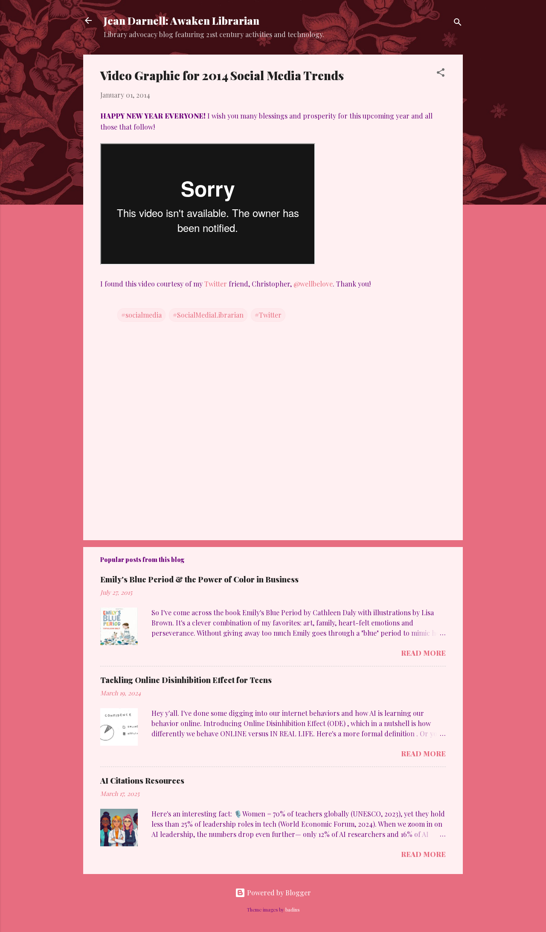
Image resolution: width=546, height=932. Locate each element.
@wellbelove (312, 283)
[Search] (458, 23)
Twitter (216, 283)
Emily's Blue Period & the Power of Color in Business (199, 579)
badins (292, 909)
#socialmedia (141, 314)
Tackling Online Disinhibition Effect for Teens (186, 680)
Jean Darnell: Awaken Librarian (181, 20)
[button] (441, 73)
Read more (423, 652)
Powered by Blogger (278, 892)
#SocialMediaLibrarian (208, 314)
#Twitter (268, 314)
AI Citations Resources (142, 781)
